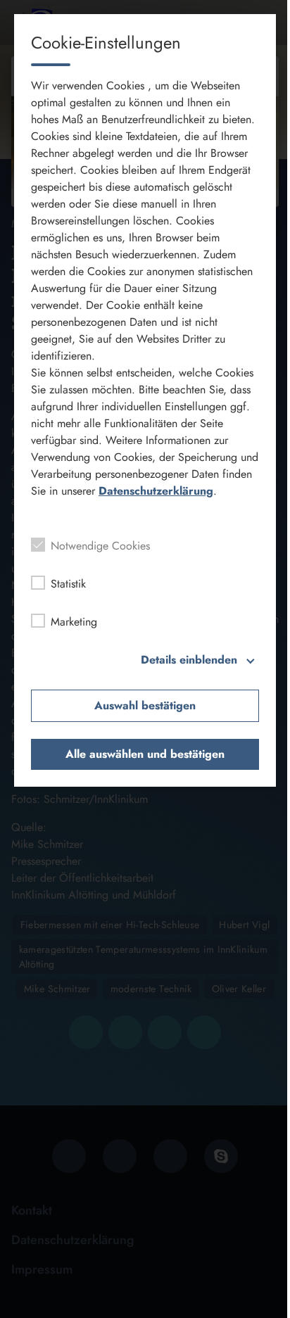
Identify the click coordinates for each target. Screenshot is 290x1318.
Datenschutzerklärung (156, 491)
